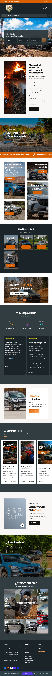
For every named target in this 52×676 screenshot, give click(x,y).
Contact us (27, 650)
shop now (9, 178)
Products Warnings (28, 658)
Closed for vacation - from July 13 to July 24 (44, 468)
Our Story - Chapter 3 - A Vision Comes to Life (9, 468)
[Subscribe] (28, 551)
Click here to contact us (41, 651)
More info (33, 109)
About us (26, 649)
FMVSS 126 (27, 652)
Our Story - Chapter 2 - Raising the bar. (26, 468)
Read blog (6, 436)
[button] (2, 8)
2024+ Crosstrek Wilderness (18, 293)
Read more (33, 522)
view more (10, 246)
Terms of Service (28, 656)
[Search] (44, 40)
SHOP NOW (18, 1)
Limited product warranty (30, 660)
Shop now (37, 192)
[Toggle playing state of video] (22, 525)
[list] (26, 252)
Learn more (34, 411)
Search (26, 647)
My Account (46, 1)
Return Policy (27, 662)
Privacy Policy (27, 654)
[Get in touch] (46, 8)
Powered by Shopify (15, 673)
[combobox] (29, 15)
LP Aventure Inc (9, 673)
